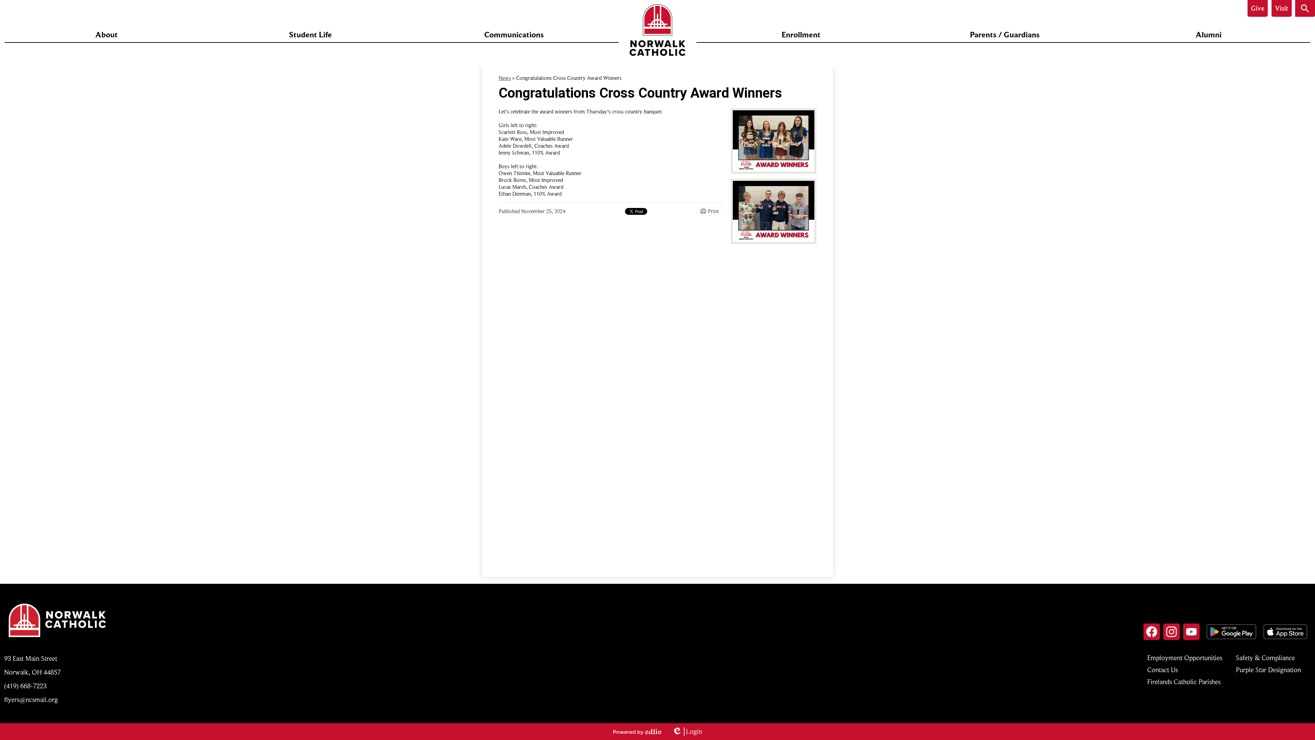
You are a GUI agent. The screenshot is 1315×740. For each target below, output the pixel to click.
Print (713, 211)
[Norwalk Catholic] (658, 30)
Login (687, 731)
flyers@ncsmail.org (31, 699)
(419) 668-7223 (25, 686)
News (505, 78)
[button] (107, 34)
